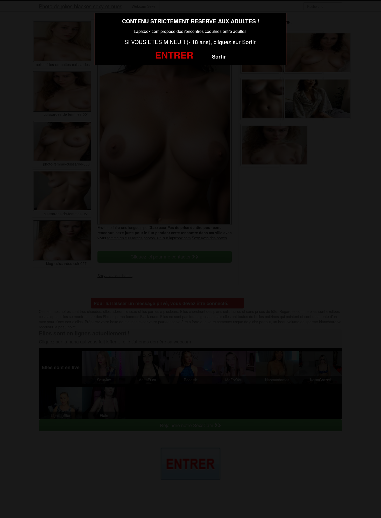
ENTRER (174, 54)
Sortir (219, 56)
